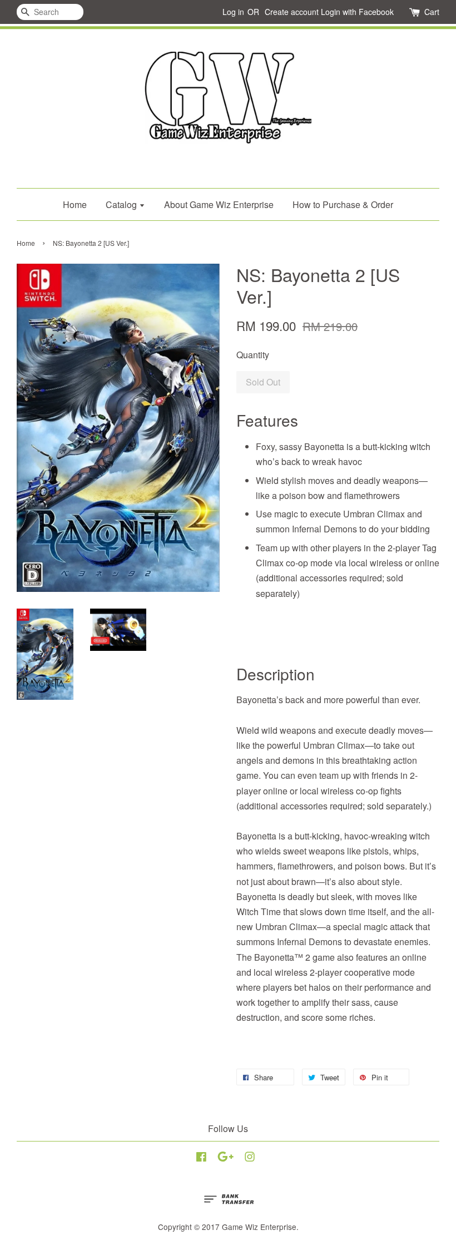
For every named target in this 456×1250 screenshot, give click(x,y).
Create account (292, 11)
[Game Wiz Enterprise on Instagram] (250, 1158)
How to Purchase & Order (343, 204)
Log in (233, 11)
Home (75, 204)
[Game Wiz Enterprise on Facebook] (201, 1158)
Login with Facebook (357, 11)
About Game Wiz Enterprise (219, 204)
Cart (431, 11)
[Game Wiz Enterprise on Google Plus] (225, 1158)
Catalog (122, 204)
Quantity (252, 354)
